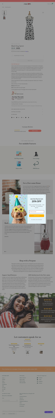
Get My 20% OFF (37, 215)
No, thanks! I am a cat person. (36, 219)
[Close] (44, 195)
